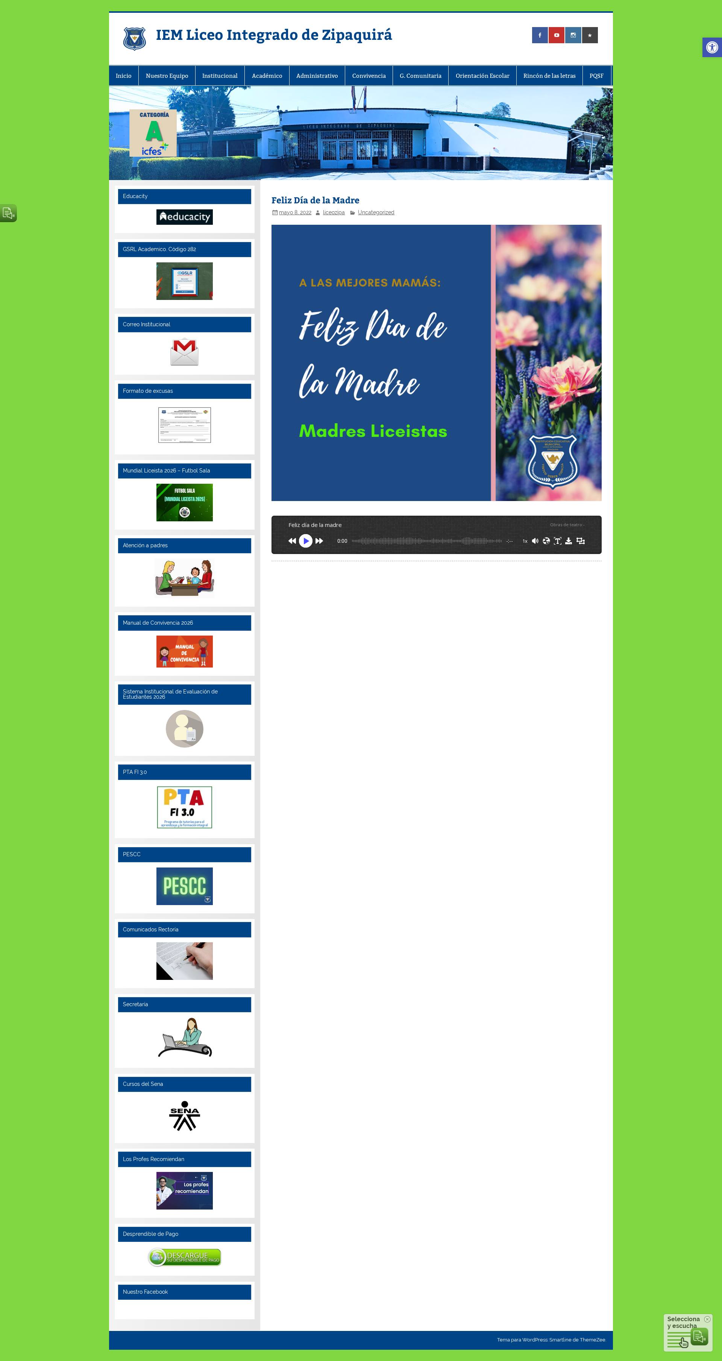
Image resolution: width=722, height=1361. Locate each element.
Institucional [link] (220, 75)
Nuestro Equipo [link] (167, 75)
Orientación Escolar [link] (483, 75)
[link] (712, 47)
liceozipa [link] (334, 212)
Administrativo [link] (317, 75)
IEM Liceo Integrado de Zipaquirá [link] (274, 34)
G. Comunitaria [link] (420, 75)
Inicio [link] (124, 75)
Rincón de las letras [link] (549, 75)
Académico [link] (267, 75)
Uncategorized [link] (376, 212)
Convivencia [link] (369, 75)
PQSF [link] (597, 75)
